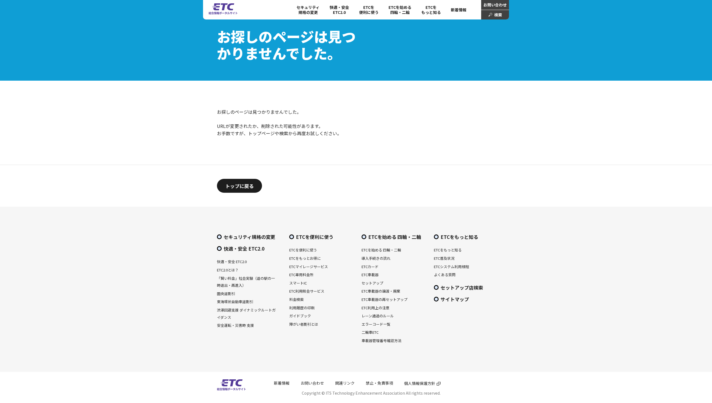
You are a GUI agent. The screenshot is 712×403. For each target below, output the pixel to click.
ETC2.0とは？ (228, 270)
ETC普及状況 (444, 258)
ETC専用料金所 (301, 274)
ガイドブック (300, 315)
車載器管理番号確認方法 (381, 340)
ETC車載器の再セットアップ (384, 299)
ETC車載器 (370, 274)
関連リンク (345, 383)
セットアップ (372, 283)
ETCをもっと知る (431, 9)
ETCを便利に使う (314, 236)
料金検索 (296, 299)
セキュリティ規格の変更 (308, 9)
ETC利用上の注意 (375, 307)
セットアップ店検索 (462, 287)
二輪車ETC (370, 332)
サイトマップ (455, 299)
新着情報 (458, 10)
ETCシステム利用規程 (451, 266)
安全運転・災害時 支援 (235, 325)
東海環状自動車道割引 (235, 301)
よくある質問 (445, 274)
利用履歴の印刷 (302, 307)
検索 (498, 15)
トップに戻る (239, 185)
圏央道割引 (226, 293)
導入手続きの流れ (376, 258)
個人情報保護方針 (419, 383)
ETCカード (370, 266)
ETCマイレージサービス (308, 266)
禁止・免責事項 (379, 383)
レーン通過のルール (378, 315)
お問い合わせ (495, 5)
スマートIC (298, 283)
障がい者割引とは (303, 324)
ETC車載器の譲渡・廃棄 (381, 291)
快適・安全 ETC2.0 (339, 9)
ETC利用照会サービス (306, 291)
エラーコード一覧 (376, 324)
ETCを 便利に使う (369, 9)
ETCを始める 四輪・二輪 (400, 9)
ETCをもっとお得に (305, 258)
